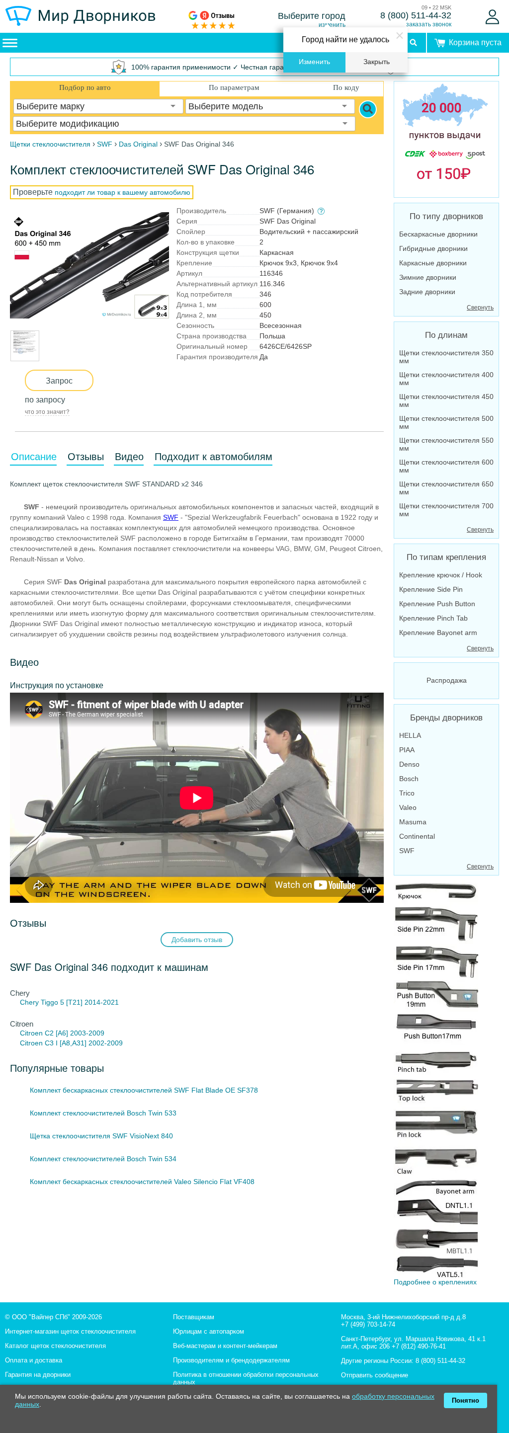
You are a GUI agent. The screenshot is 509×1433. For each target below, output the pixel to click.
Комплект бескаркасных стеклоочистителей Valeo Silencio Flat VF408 (142, 1182)
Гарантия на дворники (38, 1374)
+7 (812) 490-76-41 (419, 1346)
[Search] (368, 109)
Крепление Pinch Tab (433, 618)
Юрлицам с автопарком (208, 1331)
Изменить (314, 62)
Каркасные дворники (433, 263)
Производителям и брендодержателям (231, 1360)
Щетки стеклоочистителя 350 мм (446, 357)
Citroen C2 (37, 1033)
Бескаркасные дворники (438, 234)
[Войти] (492, 16)
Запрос (59, 380)
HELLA (410, 735)
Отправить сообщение (374, 1375)
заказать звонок (428, 24)
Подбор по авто (85, 87)
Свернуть (480, 307)
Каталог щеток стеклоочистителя (55, 1346)
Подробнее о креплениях (435, 1282)
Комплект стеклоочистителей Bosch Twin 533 (103, 1113)
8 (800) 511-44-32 (415, 15)
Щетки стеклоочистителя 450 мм (446, 400)
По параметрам (234, 87)
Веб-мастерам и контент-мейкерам (225, 1346)
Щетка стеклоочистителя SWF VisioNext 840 (101, 1136)
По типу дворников (446, 216)
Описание (34, 456)
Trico (407, 793)
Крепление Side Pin (431, 589)
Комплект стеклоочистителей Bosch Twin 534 (103, 1159)
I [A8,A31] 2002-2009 (89, 1043)
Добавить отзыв (196, 940)
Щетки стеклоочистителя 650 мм (446, 488)
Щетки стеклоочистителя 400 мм (446, 379)
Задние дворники (427, 292)
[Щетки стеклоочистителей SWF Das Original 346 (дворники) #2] (25, 356)
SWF (170, 517)
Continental (417, 836)
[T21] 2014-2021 (92, 1002)
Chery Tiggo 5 (42, 1002)
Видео (129, 456)
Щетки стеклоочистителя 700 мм (446, 510)
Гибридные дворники (433, 248)
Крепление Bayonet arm (438, 633)
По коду (346, 87)
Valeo (408, 807)
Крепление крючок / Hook (440, 575)
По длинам (446, 335)
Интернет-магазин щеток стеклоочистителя (70, 1331)
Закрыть (376, 62)
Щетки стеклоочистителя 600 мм (446, 466)
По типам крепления (446, 557)
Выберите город (311, 16)
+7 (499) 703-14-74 (368, 1324)
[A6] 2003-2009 (80, 1033)
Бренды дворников (446, 717)
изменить (332, 24)
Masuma (412, 822)
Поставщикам (193, 1317)
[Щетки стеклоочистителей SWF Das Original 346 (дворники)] (89, 265)
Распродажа (446, 680)
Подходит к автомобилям (213, 456)
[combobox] (98, 106)
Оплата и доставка (33, 1360)
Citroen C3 (37, 1043)
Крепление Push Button (437, 604)
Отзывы (86, 456)
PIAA (407, 750)
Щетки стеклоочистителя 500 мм (446, 422)
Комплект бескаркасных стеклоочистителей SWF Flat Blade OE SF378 (144, 1090)
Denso (409, 764)
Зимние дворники (427, 277)
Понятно (465, 1400)
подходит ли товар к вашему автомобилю (122, 192)
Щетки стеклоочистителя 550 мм (446, 444)
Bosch (409, 779)
